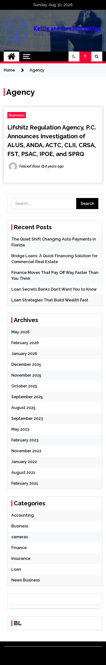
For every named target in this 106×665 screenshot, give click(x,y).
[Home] (11, 56)
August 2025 (23, 407)
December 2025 (26, 364)
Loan (16, 569)
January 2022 (24, 461)
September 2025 (27, 397)
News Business (25, 580)
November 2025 (26, 375)
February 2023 (24, 440)
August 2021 (23, 472)
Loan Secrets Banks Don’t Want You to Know (54, 289)
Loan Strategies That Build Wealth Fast (49, 300)
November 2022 (26, 451)
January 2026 (24, 353)
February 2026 (25, 342)
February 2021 (24, 483)
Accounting (22, 515)
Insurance (20, 558)
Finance (19, 547)
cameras (19, 537)
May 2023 (20, 429)
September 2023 (27, 418)
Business (17, 115)
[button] (74, 56)
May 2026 (20, 332)
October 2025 (24, 386)
